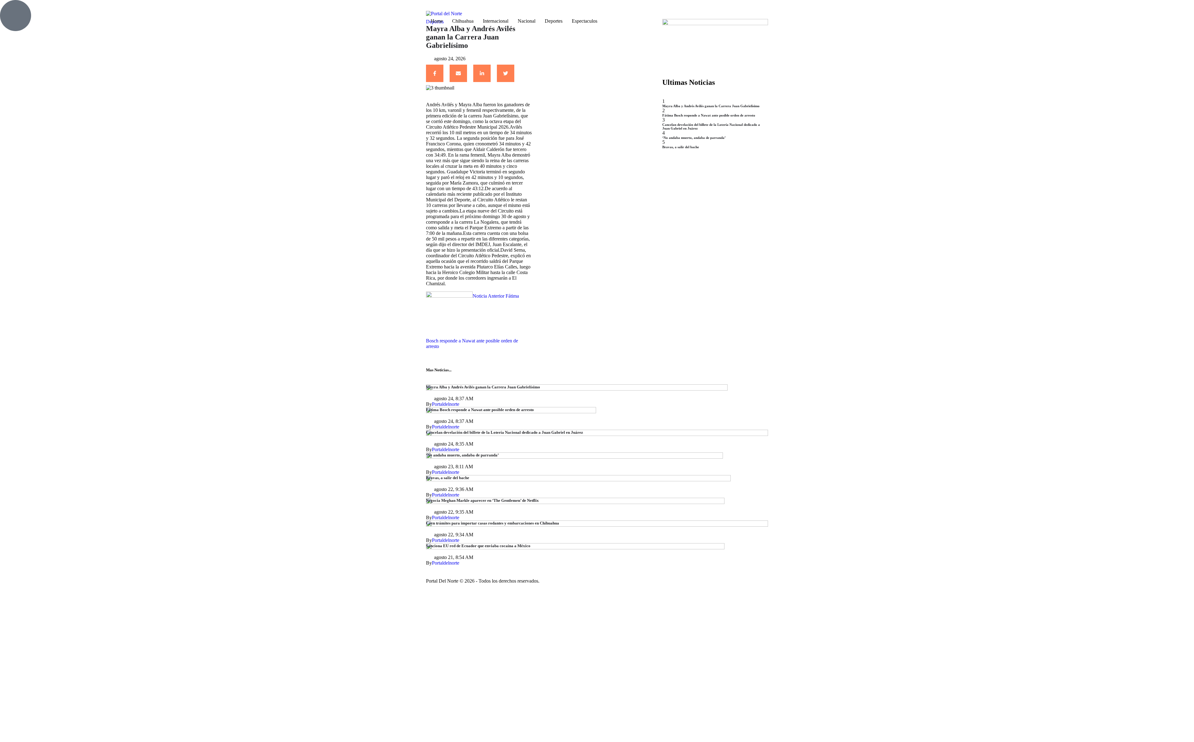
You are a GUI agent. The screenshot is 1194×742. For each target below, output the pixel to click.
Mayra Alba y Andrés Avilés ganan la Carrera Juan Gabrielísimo (711, 106)
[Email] (458, 73)
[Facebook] (434, 73)
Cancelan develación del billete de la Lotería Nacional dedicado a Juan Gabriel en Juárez (504, 432)
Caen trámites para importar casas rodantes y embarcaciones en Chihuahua (492, 523)
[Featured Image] (577, 389)
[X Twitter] (505, 73)
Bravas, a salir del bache (680, 147)
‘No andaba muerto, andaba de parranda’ (694, 138)
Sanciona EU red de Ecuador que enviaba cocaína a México (478, 545)
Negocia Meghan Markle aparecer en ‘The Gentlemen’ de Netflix (482, 500)
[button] (538, 8)
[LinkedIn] (482, 73)
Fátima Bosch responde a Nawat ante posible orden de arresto (708, 115)
